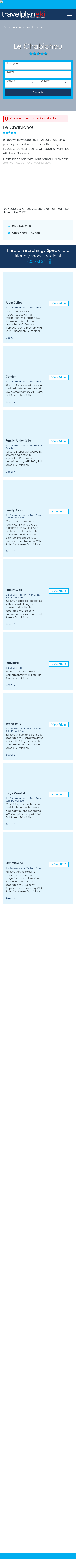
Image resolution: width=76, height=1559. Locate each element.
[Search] (38, 92)
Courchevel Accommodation (21, 27)
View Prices (58, 303)
